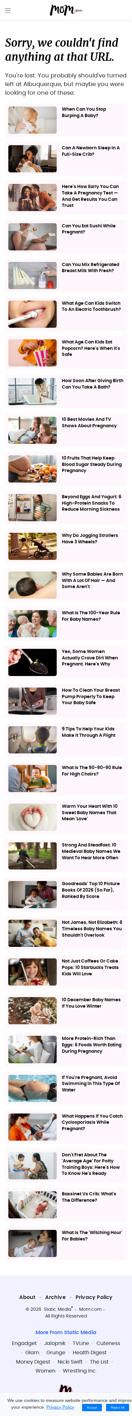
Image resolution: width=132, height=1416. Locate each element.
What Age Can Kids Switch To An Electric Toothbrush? (91, 306)
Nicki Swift (70, 1362)
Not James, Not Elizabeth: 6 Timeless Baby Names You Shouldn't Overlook (92, 928)
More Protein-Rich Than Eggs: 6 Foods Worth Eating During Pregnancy (91, 1044)
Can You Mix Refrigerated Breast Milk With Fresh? (90, 268)
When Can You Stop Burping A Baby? (84, 112)
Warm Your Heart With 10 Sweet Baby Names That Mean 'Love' (90, 812)
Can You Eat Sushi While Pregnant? (89, 229)
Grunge (55, 1352)
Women (45, 1370)
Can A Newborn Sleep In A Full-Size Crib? (91, 151)
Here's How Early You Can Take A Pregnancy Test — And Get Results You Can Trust (90, 196)
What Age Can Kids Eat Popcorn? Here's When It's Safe (91, 348)
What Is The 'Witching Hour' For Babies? (92, 1236)
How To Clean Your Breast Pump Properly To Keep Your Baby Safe (91, 696)
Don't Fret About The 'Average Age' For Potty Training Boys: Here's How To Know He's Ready (91, 1164)
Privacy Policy (94, 1297)
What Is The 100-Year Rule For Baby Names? (91, 616)
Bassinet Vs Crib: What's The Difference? (89, 1197)
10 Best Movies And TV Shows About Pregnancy (89, 422)
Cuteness (108, 1343)
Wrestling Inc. (80, 1370)
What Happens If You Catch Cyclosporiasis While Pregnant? (92, 1122)
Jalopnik (54, 1343)
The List (99, 1362)
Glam (32, 1352)
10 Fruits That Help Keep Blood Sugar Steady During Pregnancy (92, 464)
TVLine (81, 1343)
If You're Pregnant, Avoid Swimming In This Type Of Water (91, 1083)
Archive (55, 1297)
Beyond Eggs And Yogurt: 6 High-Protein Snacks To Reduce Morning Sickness (91, 503)
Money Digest (33, 1362)
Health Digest (90, 1352)
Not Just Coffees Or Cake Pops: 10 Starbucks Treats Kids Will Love (90, 967)
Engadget (24, 1343)
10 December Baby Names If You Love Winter (91, 1003)
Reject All (117, 1407)
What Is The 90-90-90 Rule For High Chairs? (92, 771)
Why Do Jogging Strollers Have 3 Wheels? (90, 538)
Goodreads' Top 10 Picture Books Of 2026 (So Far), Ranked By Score (91, 890)
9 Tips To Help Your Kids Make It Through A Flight (88, 732)
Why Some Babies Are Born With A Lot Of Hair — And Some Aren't (92, 580)
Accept (92, 1407)
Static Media (57, 1309)
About (27, 1297)
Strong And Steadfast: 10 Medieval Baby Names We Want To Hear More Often (91, 851)
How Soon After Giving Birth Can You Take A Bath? (92, 384)
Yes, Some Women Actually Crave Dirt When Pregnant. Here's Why (90, 657)
